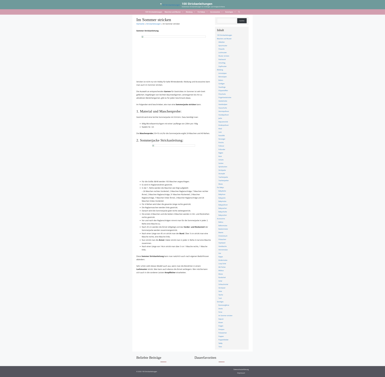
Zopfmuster (222, 66)
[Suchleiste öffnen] (239, 12)
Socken (220, 163)
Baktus (220, 222)
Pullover (221, 146)
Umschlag (221, 63)
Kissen (220, 322)
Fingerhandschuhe (224, 97)
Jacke (220, 118)
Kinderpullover (223, 125)
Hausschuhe (222, 108)
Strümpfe (221, 174)
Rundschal (222, 277)
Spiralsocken (222, 167)
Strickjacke (222, 170)
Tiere (220, 347)
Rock (220, 156)
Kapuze (220, 319)
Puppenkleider (223, 340)
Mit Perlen (222, 267)
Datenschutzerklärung (241, 369)
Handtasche (222, 246)
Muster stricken (223, 56)
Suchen (241, 21)
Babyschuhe (222, 212)
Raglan (220, 153)
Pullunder (221, 149)
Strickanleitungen (153, 24)
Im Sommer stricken (225, 316)
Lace (220, 132)
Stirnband (221, 288)
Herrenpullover (223, 111)
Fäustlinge (221, 87)
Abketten (221, 42)
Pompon (221, 329)
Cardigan (221, 84)
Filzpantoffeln (223, 90)
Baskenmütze (223, 229)
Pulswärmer (222, 333)
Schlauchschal (223, 284)
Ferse (220, 312)
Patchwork (222, 59)
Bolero (220, 80)
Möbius (221, 270)
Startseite (140, 24)
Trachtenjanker (223, 180)
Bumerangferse (223, 305)
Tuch (220, 298)
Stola (220, 291)
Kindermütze (222, 260)
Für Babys (201, 12)
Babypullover (223, 205)
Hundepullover (223, 115)
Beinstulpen (222, 77)
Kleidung (189, 12)
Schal (220, 281)
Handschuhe (222, 101)
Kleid (220, 129)
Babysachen (222, 208)
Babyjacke (221, 198)
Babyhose (221, 194)
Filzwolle (221, 49)
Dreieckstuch (222, 236)
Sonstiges (229, 12)
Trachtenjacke (223, 177)
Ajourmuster (222, 46)
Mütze (220, 274)
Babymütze (222, 201)
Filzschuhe (222, 94)
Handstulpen (222, 104)
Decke (220, 309)
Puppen (221, 336)
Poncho (221, 142)
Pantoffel (221, 136)
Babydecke (222, 191)
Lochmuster (222, 52)
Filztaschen (222, 239)
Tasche (220, 295)
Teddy (220, 343)
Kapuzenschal (223, 122)
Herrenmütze (223, 250)
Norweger (221, 139)
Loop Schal (222, 264)
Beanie (220, 232)
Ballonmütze (222, 226)
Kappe (220, 257)
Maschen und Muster (173, 12)
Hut (219, 253)
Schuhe (220, 160)
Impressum (241, 373)
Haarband (221, 243)
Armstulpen (222, 73)
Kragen (220, 326)
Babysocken (222, 215)
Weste (220, 184)
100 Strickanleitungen (197, 4)
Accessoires (215, 12)
